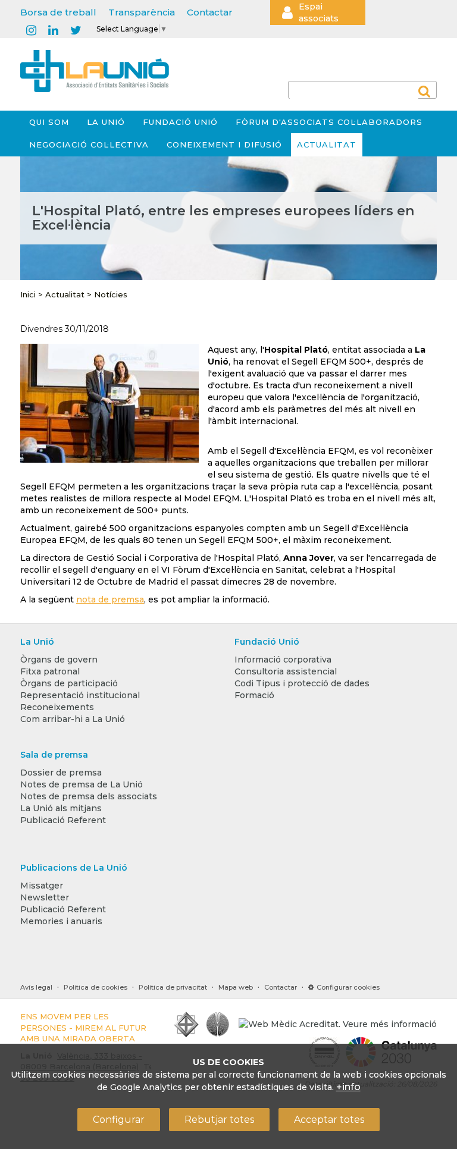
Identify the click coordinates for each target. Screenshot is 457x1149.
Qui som (49, 122)
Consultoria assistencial (285, 671)
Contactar (210, 12)
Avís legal (36, 987)
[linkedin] (53, 30)
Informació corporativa (282, 659)
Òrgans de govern (59, 659)
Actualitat (326, 144)
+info (348, 1087)
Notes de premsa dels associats (88, 796)
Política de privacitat (173, 987)
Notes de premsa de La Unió (81, 784)
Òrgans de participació (69, 683)
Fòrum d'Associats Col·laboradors (329, 122)
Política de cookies (95, 987)
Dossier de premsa (61, 772)
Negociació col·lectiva (89, 144)
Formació (254, 695)
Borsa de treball (58, 12)
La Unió (106, 122)
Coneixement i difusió (224, 144)
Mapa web (235, 987)
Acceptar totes (329, 1119)
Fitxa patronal (50, 671)
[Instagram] (31, 30)
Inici (28, 294)
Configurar (119, 1119)
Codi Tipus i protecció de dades (302, 683)
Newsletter (44, 897)
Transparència (141, 12)
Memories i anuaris (61, 921)
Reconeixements (57, 707)
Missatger (41, 885)
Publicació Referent (63, 820)
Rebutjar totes (219, 1119)
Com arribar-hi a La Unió (72, 719)
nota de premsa (110, 599)
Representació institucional (80, 695)
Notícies (110, 294)
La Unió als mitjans (61, 808)
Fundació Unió (180, 122)
